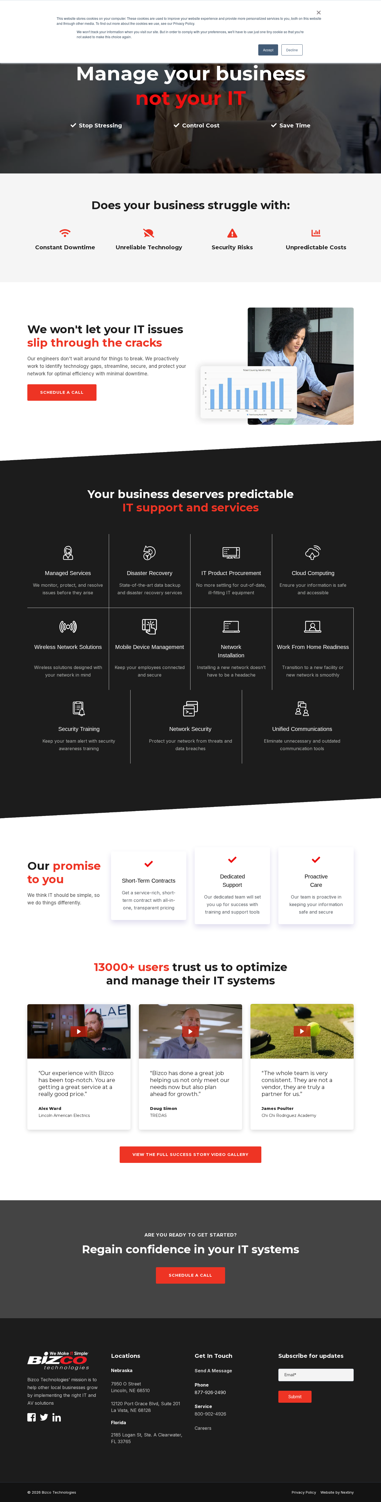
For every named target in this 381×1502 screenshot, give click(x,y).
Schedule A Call (190, 1275)
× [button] (318, 10)
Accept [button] (268, 49)
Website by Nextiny (335, 1492)
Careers (203, 1428)
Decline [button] (292, 49)
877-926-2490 (210, 1392)
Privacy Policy (304, 1492)
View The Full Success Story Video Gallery (190, 1154)
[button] (79, 1031)
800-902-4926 (210, 1414)
